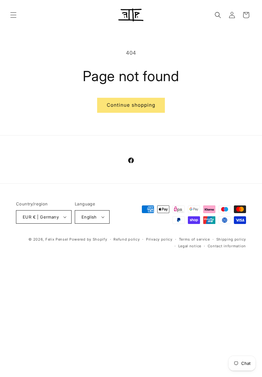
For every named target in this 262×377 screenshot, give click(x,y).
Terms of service (194, 239)
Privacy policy (159, 239)
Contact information (227, 246)
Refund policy (126, 239)
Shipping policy (231, 239)
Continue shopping (131, 105)
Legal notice (189, 246)
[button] (13, 15)
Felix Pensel (56, 239)
